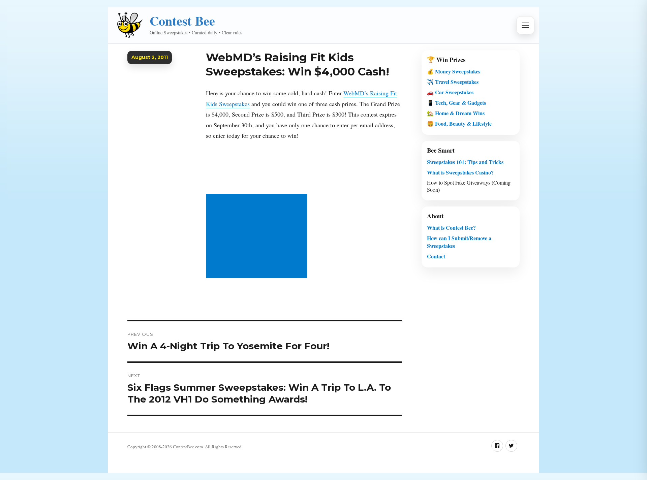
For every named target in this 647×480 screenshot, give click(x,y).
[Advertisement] (257, 237)
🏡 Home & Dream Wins (456, 113)
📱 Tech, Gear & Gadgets (456, 102)
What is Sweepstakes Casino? (460, 172)
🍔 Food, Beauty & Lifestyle (459, 123)
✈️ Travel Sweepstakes (453, 82)
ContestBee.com (188, 447)
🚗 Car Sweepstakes (450, 92)
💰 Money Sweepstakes (453, 71)
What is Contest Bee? (451, 227)
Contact (436, 256)
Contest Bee (182, 20)
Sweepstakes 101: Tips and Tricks (465, 162)
